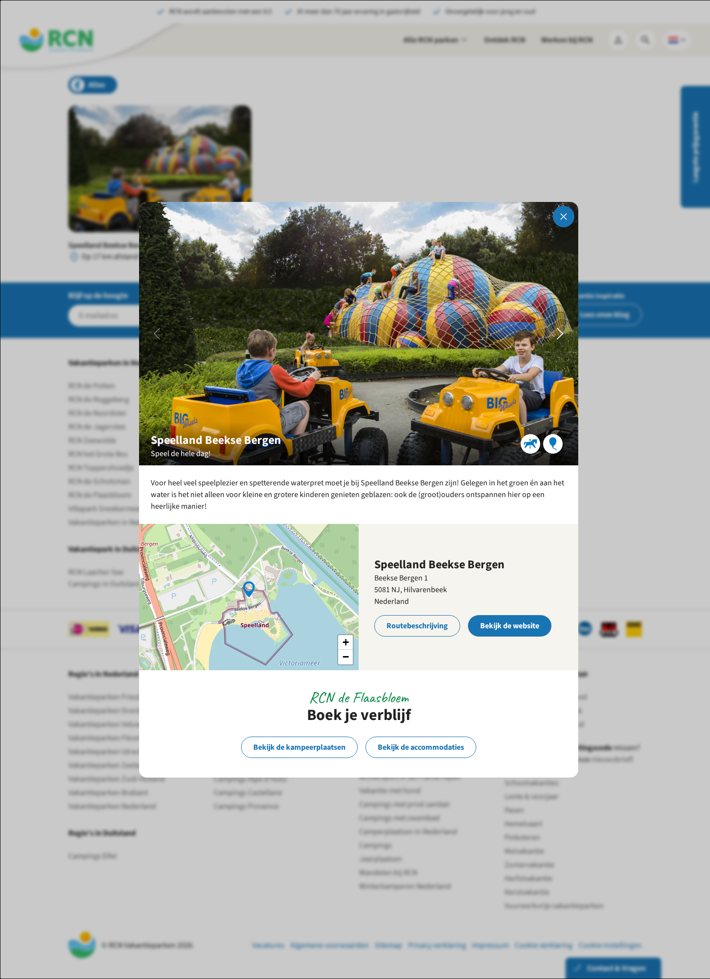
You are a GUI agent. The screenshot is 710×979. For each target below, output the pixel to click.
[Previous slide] (157, 333)
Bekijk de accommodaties (421, 747)
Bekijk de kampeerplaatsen (299, 747)
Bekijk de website (509, 625)
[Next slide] (560, 333)
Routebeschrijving (417, 625)
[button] (249, 588)
